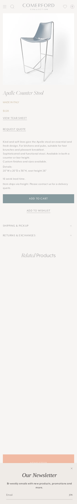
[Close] (71, 468)
